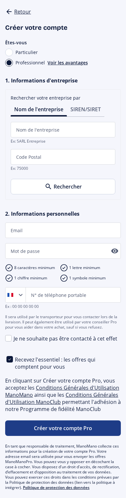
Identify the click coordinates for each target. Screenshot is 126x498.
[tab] (39, 108)
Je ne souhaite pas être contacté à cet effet (65, 338)
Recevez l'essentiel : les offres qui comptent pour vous (55, 363)
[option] (11, 295)
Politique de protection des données (56, 487)
